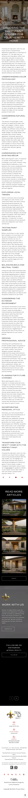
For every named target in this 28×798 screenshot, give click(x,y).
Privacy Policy (20, 789)
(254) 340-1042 (14, 733)
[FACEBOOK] (4, 774)
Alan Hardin (9, 468)
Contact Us (8, 629)
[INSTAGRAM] (8, 774)
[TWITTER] (19, 774)
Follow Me (14, 655)
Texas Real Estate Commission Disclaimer (14, 759)
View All (14, 578)
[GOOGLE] (23, 774)
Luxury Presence (14, 784)
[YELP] (16, 774)
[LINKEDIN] (12, 774)
